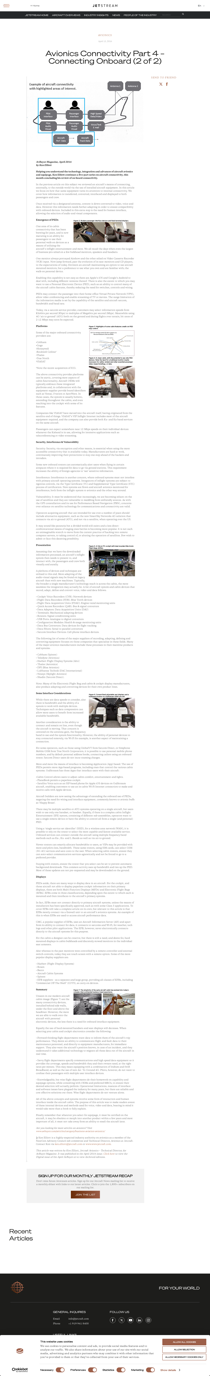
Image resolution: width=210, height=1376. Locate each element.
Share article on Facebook (167, 84)
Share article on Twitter (161, 84)
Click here (109, 1153)
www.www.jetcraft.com (98, 1144)
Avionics (105, 35)
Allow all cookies (184, 1342)
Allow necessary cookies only (184, 1357)
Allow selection (184, 1349)
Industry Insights (96, 15)
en (200, 5)
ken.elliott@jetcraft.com (68, 1144)
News (116, 15)
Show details (168, 1370)
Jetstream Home (36, 15)
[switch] (92, 1369)
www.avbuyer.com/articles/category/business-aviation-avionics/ (70, 1131)
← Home (35, 5)
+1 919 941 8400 (78, 1323)
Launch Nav (6, 6)
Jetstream (105, 6)
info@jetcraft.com (78, 1318)
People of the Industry (140, 15)
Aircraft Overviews (66, 15)
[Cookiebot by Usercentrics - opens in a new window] (19, 1370)
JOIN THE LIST (85, 1194)
